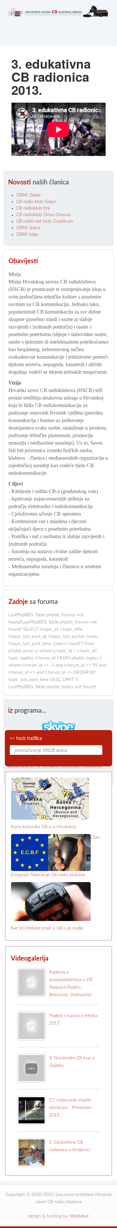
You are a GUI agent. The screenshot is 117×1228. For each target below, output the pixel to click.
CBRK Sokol (28, 228)
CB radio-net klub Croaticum (44, 221)
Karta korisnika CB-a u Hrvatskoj (43, 827)
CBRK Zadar (28, 195)
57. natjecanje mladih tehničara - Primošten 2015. (70, 1107)
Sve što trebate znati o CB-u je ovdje (47, 928)
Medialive (79, 1216)
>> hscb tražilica (26, 738)
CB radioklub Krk (33, 208)
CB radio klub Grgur (36, 201)
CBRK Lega (27, 234)
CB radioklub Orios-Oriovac (43, 215)
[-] (58, 23)
